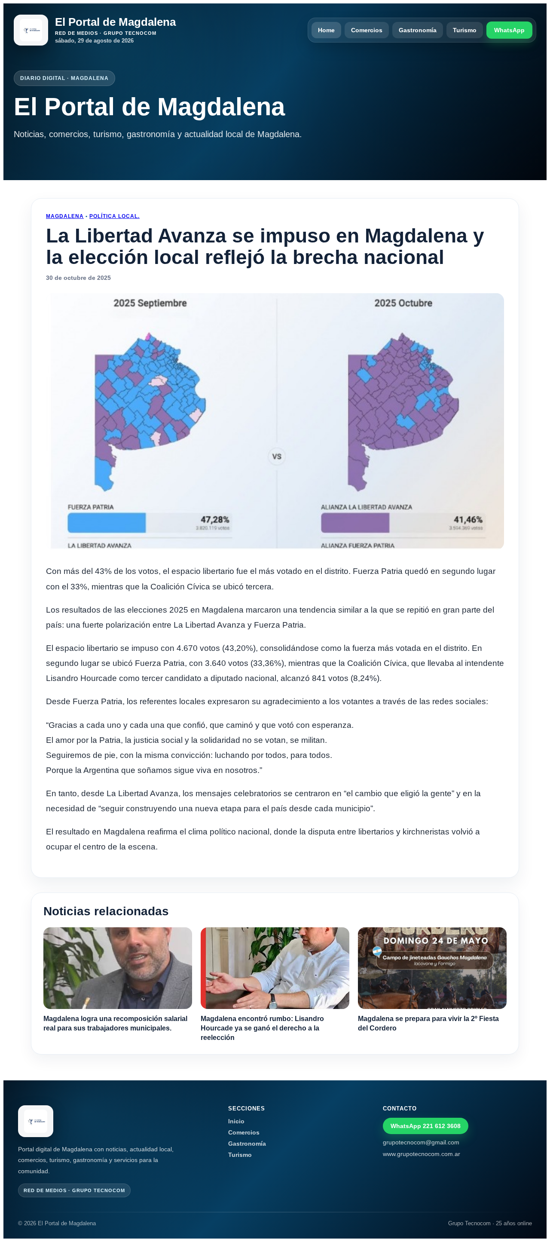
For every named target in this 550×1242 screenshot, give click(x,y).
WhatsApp (509, 30)
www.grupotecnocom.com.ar (421, 1153)
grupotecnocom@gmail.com (421, 1142)
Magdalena (65, 216)
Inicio (236, 1121)
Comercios (366, 30)
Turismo (465, 30)
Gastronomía (418, 30)
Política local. (114, 216)
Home (326, 30)
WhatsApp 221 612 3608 (426, 1125)
